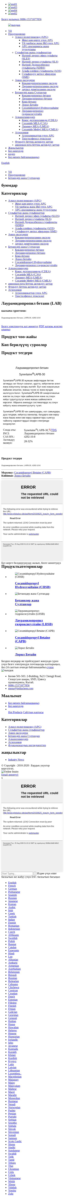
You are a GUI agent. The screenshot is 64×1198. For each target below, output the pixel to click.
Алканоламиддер (25, 117)
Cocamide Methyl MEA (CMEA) (40, 129)
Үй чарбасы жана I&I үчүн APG (40, 43)
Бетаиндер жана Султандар (31, 92)
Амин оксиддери (25, 80)
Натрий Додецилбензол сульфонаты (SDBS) (35, 66)
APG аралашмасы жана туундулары (35, 48)
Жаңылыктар (16, 147)
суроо (50, 667)
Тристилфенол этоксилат (36, 138)
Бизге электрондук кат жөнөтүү (19, 326)
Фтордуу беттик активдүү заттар (34, 141)
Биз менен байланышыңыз (23, 157)
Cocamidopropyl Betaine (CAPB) (32, 472)
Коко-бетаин (29, 101)
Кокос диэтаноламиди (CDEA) (40, 120)
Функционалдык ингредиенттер (27, 745)
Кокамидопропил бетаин (36, 95)
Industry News (16, 759)
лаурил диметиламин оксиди (38, 89)
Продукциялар (16, 34)
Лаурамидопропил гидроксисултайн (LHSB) (34, 622)
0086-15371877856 (19, 685)
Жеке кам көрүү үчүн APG (37, 40)
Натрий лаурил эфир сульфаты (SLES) (37, 216)
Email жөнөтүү (9, 774)
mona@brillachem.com (20, 688)
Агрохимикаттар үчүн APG (38, 135)
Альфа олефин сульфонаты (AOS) (41, 70)
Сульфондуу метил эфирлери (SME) (36, 231)
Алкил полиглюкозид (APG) (31, 37)
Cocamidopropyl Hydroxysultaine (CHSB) (32, 585)
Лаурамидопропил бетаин (37, 98)
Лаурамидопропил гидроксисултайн (32, 112)
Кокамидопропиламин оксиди (39, 83)
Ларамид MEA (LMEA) (35, 126)
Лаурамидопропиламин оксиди (40, 86)
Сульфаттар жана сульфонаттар (33, 52)
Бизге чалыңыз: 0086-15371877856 (21, 19)
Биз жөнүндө (15, 151)
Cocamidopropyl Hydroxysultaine (40, 107)
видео (11, 154)
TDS (54, 430)
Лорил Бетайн (30, 104)
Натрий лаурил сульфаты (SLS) (40, 61)
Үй (10, 30)
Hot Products (15, 712)
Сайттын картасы (33, 712)
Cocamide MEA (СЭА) (35, 123)
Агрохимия (21, 132)
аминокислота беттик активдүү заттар (37, 144)
